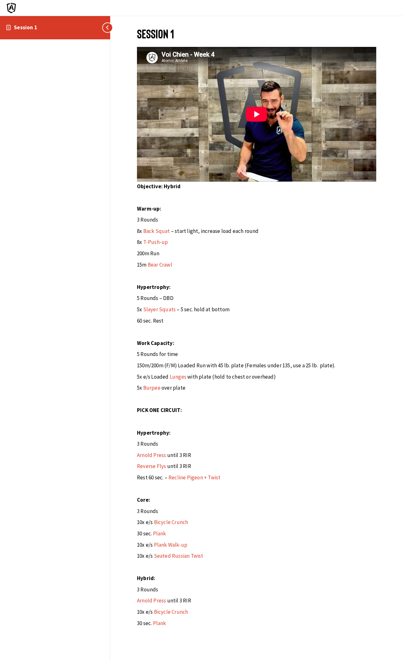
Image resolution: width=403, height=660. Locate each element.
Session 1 (25, 27)
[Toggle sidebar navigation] (105, 27)
